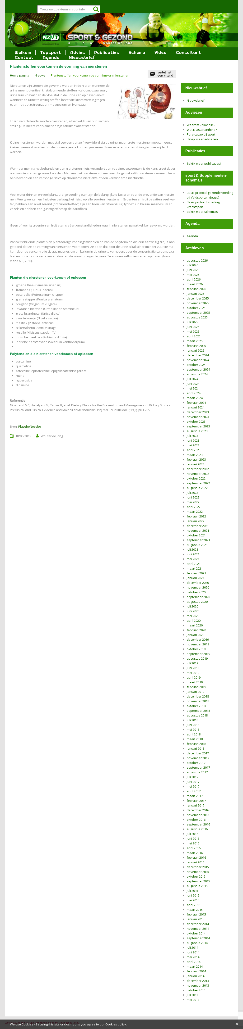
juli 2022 (192, 492)
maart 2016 (195, 853)
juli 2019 (192, 663)
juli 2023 (192, 436)
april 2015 (194, 905)
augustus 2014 (197, 943)
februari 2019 (196, 687)
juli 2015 (192, 890)
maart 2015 (195, 909)
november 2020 (198, 587)
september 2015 (198, 881)
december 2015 (198, 867)
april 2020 (194, 620)
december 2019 (198, 639)
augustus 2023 (197, 431)
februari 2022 (196, 516)
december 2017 (198, 753)
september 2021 (198, 540)
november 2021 (198, 530)
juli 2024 (192, 379)
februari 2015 (196, 914)
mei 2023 (193, 445)
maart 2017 (195, 796)
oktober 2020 (196, 592)
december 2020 (198, 582)
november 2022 (198, 473)
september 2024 (198, 369)
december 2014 (198, 924)
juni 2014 (193, 952)
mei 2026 (193, 274)
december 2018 (198, 696)
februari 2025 (196, 346)
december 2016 (198, 810)
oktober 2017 (196, 763)
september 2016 (198, 824)
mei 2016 (193, 843)
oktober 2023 (196, 421)
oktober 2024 (196, 365)
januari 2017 (195, 805)
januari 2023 (195, 464)
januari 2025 (195, 350)
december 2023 (198, 412)
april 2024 (194, 393)
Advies (77, 52)
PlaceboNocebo (29, 426)
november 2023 (198, 417)
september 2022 (198, 483)
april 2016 (194, 848)
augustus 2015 (197, 886)
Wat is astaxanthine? (202, 129)
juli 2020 (192, 606)
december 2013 (198, 981)
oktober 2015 (196, 876)
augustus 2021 (197, 545)
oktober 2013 (196, 990)
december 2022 (198, 469)
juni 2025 (193, 327)
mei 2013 (193, 999)
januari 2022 (195, 521)
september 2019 (198, 654)
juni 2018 (193, 725)
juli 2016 (192, 834)
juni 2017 (193, 782)
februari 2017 (196, 800)
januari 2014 (195, 976)
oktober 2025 (196, 308)
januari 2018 (195, 748)
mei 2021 (193, 559)
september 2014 (198, 938)
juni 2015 (193, 895)
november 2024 (198, 360)
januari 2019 (195, 691)
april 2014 (194, 962)
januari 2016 (195, 862)
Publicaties (106, 52)
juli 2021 (192, 549)
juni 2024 (193, 383)
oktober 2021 (196, 535)
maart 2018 (195, 739)
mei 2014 (193, 957)
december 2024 (198, 355)
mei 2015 (193, 900)
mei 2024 (193, 388)
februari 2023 (196, 459)
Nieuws (40, 75)
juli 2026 (192, 265)
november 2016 (198, 815)
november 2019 (198, 644)
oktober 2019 (196, 649)
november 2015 (198, 872)
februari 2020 (196, 630)
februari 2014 (196, 971)
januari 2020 (195, 635)
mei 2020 (193, 616)
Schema (136, 52)
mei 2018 (193, 729)
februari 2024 (196, 402)
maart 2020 (195, 625)
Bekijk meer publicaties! (204, 163)
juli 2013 (192, 995)
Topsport (50, 52)
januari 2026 (195, 293)
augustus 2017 (197, 772)
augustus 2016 (197, 829)
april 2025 (194, 336)
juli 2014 (192, 947)
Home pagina (19, 75)
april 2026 (194, 279)
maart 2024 (195, 398)
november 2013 (198, 985)
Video (160, 52)
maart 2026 (195, 284)
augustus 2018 (197, 715)
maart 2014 (195, 966)
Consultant (188, 52)
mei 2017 (193, 786)
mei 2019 (193, 673)
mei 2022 (193, 502)
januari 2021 (195, 578)
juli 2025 (192, 322)
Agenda (51, 57)
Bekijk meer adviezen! (203, 139)
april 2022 (194, 507)
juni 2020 (193, 611)
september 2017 (198, 767)
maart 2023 (195, 455)
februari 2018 (196, 744)
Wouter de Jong (52, 436)
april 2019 (194, 677)
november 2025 (198, 303)
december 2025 (198, 298)
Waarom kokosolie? (201, 125)
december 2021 (198, 526)
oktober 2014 (196, 933)
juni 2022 (193, 497)
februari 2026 (196, 289)
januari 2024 (195, 407)
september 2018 (198, 710)
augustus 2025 (197, 317)
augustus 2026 (197, 260)
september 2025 (198, 312)
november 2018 (198, 701)
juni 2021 (193, 554)
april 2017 (194, 791)
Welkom (23, 52)
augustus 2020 (197, 601)
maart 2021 (195, 568)
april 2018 (194, 734)
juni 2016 (193, 838)
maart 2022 (195, 511)
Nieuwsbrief (82, 57)
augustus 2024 (197, 374)
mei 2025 (193, 331)
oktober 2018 (196, 706)
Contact (24, 57)
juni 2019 (193, 668)
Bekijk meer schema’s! (203, 211)
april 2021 (194, 564)
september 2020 (198, 597)
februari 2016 (196, 857)
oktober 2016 (196, 819)
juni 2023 (193, 440)
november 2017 (198, 758)
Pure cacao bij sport (201, 134)
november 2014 (198, 928)
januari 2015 (195, 919)
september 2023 (198, 426)
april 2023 (194, 450)
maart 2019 (195, 682)
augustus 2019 (197, 658)
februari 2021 (196, 573)
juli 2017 (192, 777)
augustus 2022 (197, 488)
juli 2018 (192, 720)
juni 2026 (193, 270)
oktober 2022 (196, 478)
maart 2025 (195, 341)
